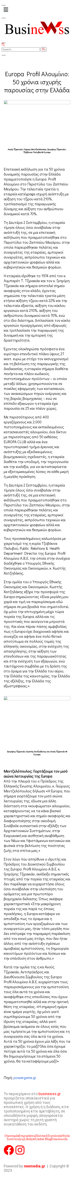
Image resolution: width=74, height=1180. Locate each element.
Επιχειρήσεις (26, 1135)
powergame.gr (25, 1077)
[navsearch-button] (3, 45)
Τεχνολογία (54, 1135)
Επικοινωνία (59, 1139)
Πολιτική (41, 1135)
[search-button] (43, 49)
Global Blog (43, 1139)
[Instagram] (20, 1150)
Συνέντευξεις (15, 1139)
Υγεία (66, 1135)
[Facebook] (9, 1150)
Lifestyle (29, 1139)
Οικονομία (11, 1135)
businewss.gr (49, 1094)
